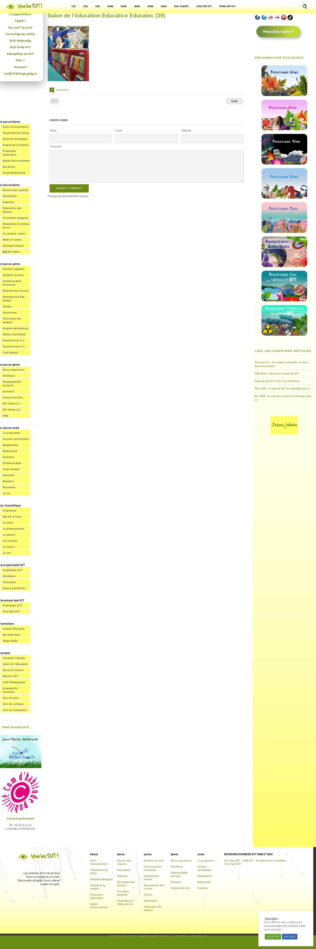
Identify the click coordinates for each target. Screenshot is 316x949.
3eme (150, 6)
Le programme (11, 433)
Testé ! (20, 21)
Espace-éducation (14, 629)
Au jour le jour (20, 27)
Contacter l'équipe (14, 658)
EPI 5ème (11, 252)
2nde (164, 6)
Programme (10, 510)
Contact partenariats (20, 818)
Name (53, 130)
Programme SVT (12, 570)
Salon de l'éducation (15, 664)
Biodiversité (10, 451)
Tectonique (9, 582)
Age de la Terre (12, 516)
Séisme (7, 306)
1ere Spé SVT (204, 6)
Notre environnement (15, 127)
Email (119, 130)
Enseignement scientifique (271, 860)
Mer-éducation (11, 635)
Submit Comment (69, 188)
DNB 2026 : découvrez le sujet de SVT (277, 373)
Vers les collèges (13, 704)
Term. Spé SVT (227, 6)
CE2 (74, 6)
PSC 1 (20, 60)
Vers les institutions (15, 710)
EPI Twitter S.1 (12, 403)
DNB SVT (248, 860)
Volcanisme (10, 312)
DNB (5, 416)
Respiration (10, 196)
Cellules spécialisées (16, 439)
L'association (20, 14)
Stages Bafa (10, 641)
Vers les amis (11, 698)
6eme (110, 6)
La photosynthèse (13, 529)
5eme (124, 6)
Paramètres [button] (271, 918)
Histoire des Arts (13, 397)
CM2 (97, 6)
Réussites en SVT (20, 54)
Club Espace (10, 352)
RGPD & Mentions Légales (134, 935)
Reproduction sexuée (16, 291)
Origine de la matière (16, 145)
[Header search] (305, 7)
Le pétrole (9, 535)
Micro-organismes (14, 370)
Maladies (8, 481)
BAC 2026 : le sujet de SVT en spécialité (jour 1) (282, 388)
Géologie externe (13, 246)
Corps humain (11, 469)
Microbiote (9, 487)
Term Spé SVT (11, 611)
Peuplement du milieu (16, 133)
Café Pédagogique (20, 73)
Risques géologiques (16, 328)
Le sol (6, 493)
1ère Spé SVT (232, 860)
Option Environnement (16, 161)
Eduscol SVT (10, 676)
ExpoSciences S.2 (14, 346)
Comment (55, 146)
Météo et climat (12, 239)
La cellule (9, 547)
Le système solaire (14, 233)
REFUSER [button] (289, 936)
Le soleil (8, 522)
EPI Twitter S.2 (12, 409)
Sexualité (8, 475)
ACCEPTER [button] (273, 936)
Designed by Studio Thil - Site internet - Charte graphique (178, 935)
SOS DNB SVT (20, 47)
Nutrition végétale (14, 269)
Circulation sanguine (15, 218)
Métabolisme (10, 445)
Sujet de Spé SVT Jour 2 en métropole (277, 381)
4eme (137, 6)
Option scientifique (14, 334)
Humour (20, 67)
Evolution (8, 391)
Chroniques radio (20, 34)
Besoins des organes (15, 190)
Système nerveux (13, 275)
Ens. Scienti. (181, 6)
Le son (7, 553)
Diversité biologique (15, 139)
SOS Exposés (20, 40)
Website (186, 130)
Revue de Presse (13, 670)
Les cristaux (10, 541)
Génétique (9, 376)
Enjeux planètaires (14, 588)
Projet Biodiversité (14, 173)
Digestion (8, 202)
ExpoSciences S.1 (14, 340)
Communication (12, 463)
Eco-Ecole (9, 167)
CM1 (85, 6)
